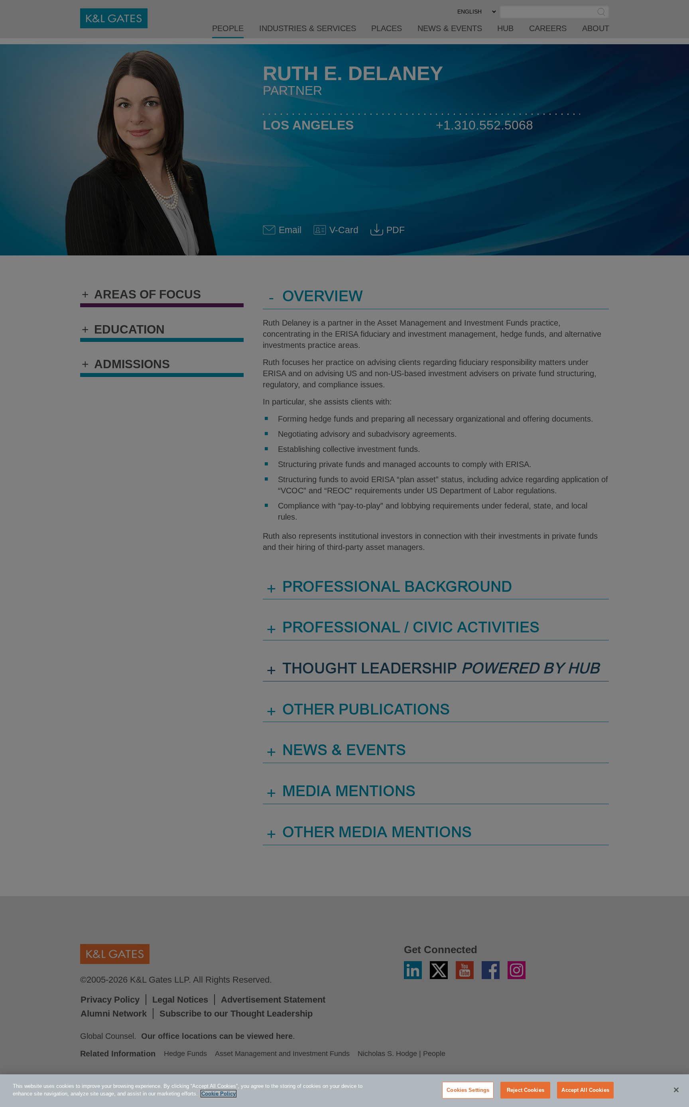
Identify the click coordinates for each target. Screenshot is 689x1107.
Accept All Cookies (585, 1090)
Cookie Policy (218, 1094)
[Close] (676, 1090)
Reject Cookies (525, 1090)
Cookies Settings (468, 1090)
